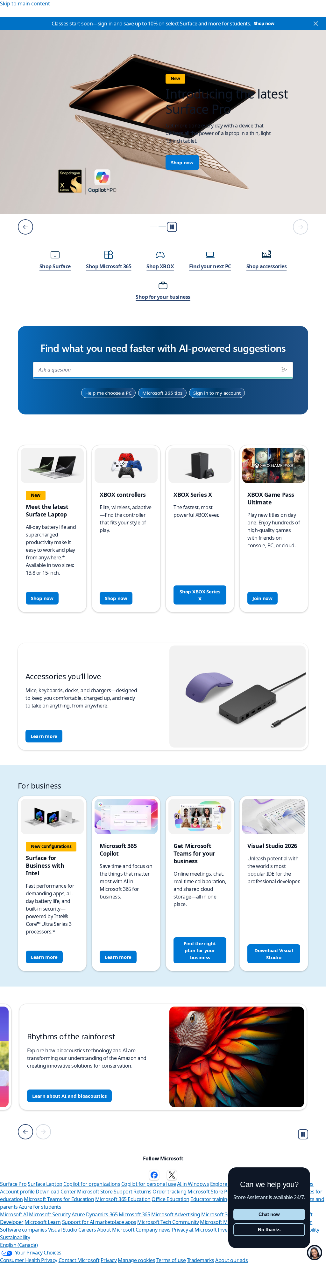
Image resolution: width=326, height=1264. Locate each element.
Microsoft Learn (43, 1222)
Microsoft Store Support (104, 1191)
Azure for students (40, 1206)
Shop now (264, 23)
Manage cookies (136, 1260)
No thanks (269, 1229)
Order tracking (169, 1191)
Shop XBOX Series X (200, 595)
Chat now (269, 1214)
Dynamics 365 (101, 1214)
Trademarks (200, 1260)
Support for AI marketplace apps (99, 1222)
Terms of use (171, 1260)
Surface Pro (13, 1183)
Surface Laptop (45, 1183)
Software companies (23, 1229)
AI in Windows (193, 1183)
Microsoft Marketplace (226, 1222)
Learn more (44, 736)
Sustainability (15, 1237)
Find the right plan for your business (200, 950)
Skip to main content (25, 3)
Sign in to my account (217, 393)
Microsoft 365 (134, 1214)
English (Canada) (19, 1244)
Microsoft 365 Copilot (225, 1214)
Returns (142, 1191)
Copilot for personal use (148, 1183)
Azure (78, 1214)
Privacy (109, 1260)
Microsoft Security (49, 1214)
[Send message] (284, 370)
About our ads (231, 1260)
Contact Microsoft (79, 1260)
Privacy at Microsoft (194, 1229)
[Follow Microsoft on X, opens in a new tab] (172, 1175)
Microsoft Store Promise (215, 1191)
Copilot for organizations (91, 1183)
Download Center (56, 1191)
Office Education (170, 1199)
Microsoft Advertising (175, 1214)
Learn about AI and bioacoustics (69, 1096)
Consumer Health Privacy (28, 1260)
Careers (87, 1229)
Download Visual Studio (273, 953)
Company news (153, 1229)
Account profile (17, 1191)
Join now (262, 598)
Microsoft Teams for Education (59, 1199)
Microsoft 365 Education (123, 1199)
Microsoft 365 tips (162, 393)
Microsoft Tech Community (168, 1222)
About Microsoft (115, 1229)
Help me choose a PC (108, 393)
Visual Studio (62, 1229)
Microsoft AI (14, 1214)
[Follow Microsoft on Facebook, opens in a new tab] (154, 1175)
